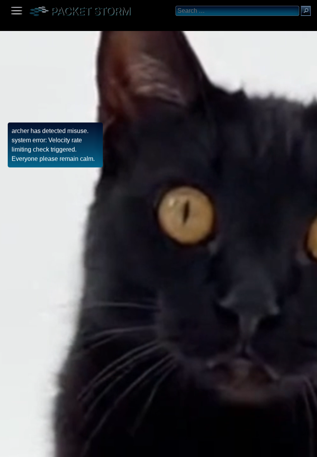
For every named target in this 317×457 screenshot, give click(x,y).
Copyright (46, 448)
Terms (25, 448)
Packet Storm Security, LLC (92, 454)
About (8, 448)
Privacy (70, 448)
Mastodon (122, 448)
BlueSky (91, 448)
